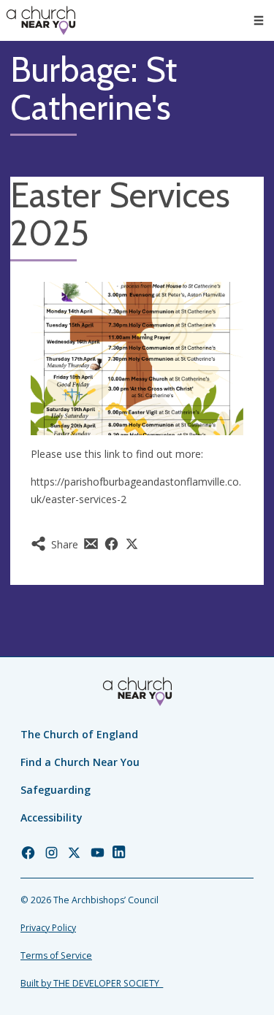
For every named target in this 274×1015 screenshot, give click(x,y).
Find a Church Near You (80, 762)
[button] (258, 20)
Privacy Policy (48, 928)
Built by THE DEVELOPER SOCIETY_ (91, 983)
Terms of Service (56, 955)
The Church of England (79, 734)
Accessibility (51, 817)
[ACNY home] (41, 20)
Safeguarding (55, 790)
